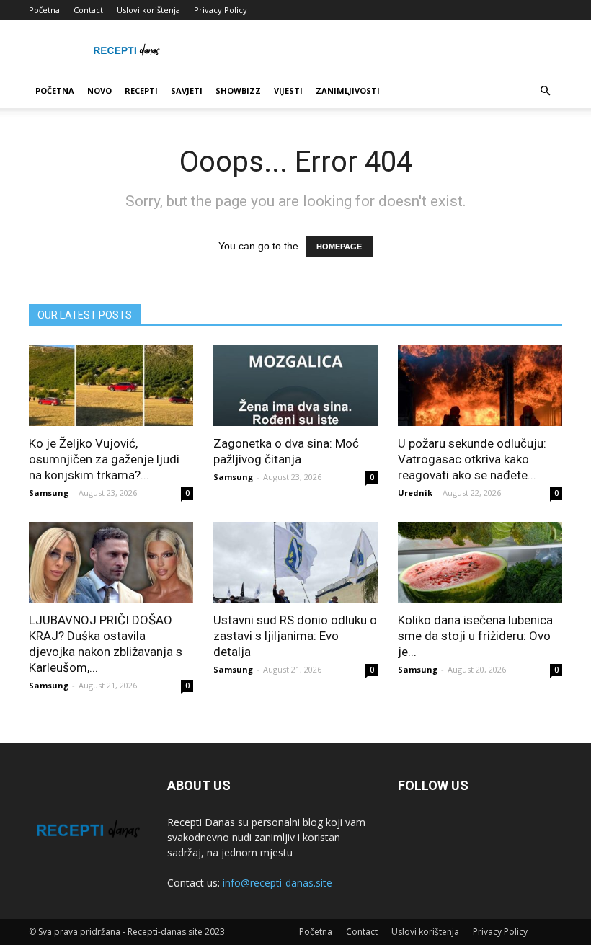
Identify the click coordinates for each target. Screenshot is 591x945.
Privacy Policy (220, 9)
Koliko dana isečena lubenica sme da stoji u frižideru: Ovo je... (475, 636)
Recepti (141, 90)
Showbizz (238, 90)
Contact (88, 9)
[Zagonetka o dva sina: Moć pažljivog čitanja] (295, 385)
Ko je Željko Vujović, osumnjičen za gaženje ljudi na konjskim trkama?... (104, 459)
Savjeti (187, 90)
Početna (44, 9)
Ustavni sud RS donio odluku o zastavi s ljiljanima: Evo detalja (295, 636)
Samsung (48, 492)
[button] (545, 91)
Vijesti (288, 90)
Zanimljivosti (348, 90)
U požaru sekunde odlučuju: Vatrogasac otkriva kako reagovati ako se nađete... (472, 459)
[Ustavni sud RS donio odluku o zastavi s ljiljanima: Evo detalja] (295, 562)
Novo (99, 90)
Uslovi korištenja (148, 9)
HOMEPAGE (339, 246)
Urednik (415, 492)
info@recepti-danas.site (277, 882)
